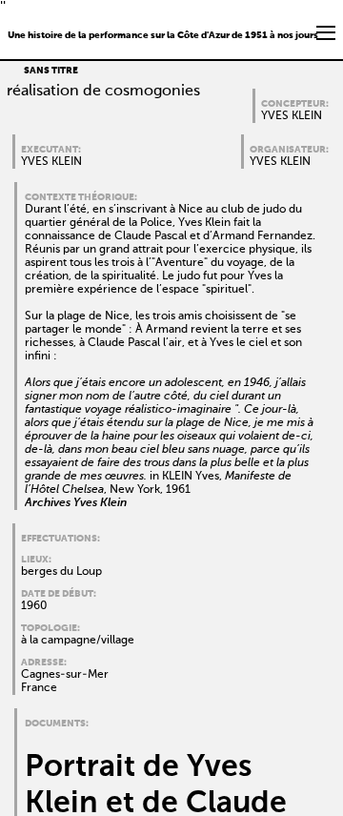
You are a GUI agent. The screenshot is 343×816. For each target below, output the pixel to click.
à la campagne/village (77, 640)
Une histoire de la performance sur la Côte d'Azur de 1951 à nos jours (163, 35)
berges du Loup (61, 572)
